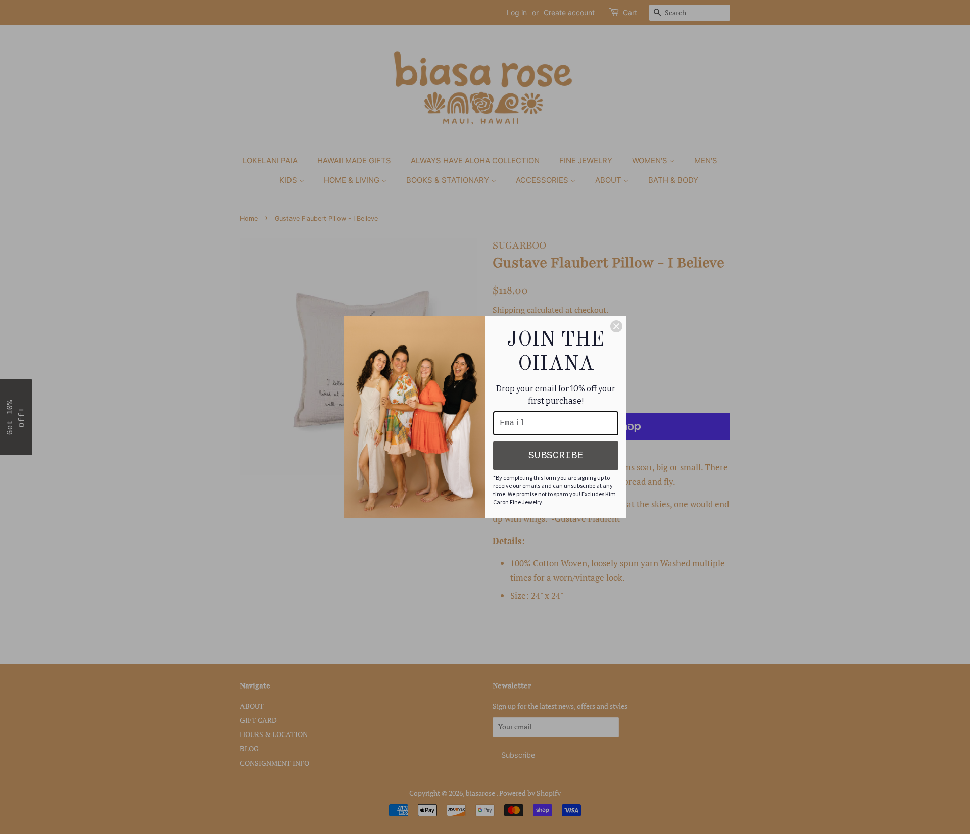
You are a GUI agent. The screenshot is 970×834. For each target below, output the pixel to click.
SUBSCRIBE (555, 455)
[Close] (616, 326)
